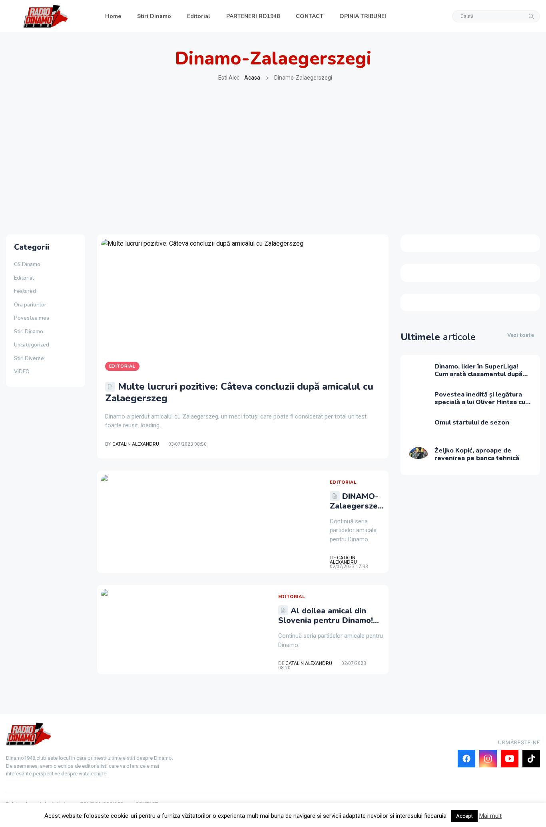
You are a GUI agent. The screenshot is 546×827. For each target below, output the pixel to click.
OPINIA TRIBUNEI (362, 16)
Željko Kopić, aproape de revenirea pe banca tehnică (476, 454)
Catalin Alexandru (135, 444)
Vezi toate (520, 335)
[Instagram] (488, 758)
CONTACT (309, 16)
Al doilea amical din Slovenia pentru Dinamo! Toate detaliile (325, 620)
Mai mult (490, 815)
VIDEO (22, 371)
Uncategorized (31, 344)
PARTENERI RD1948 (253, 16)
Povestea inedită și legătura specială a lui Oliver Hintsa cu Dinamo (479, 402)
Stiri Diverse (29, 358)
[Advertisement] (273, 158)
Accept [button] (464, 816)
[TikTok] (531, 758)
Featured (25, 291)
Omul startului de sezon (471, 422)
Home (113, 16)
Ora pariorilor (30, 304)
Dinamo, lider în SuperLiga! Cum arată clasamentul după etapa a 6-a (478, 374)
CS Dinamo (27, 264)
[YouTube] (509, 758)
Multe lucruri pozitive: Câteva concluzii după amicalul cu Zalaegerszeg (239, 392)
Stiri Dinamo (154, 16)
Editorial (198, 16)
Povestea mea (31, 318)
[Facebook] (466, 758)
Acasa (252, 77)
